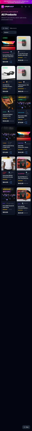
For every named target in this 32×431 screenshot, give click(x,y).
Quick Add (9, 48)
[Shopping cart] (25, 6)
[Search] (22, 6)
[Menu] (29, 6)
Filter (27, 427)
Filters (6, 28)
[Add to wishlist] (13, 38)
